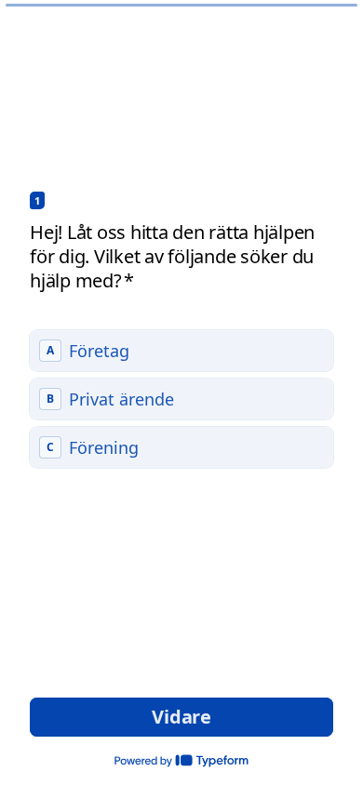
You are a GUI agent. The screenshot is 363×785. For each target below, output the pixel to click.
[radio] (181, 350)
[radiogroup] (181, 399)
